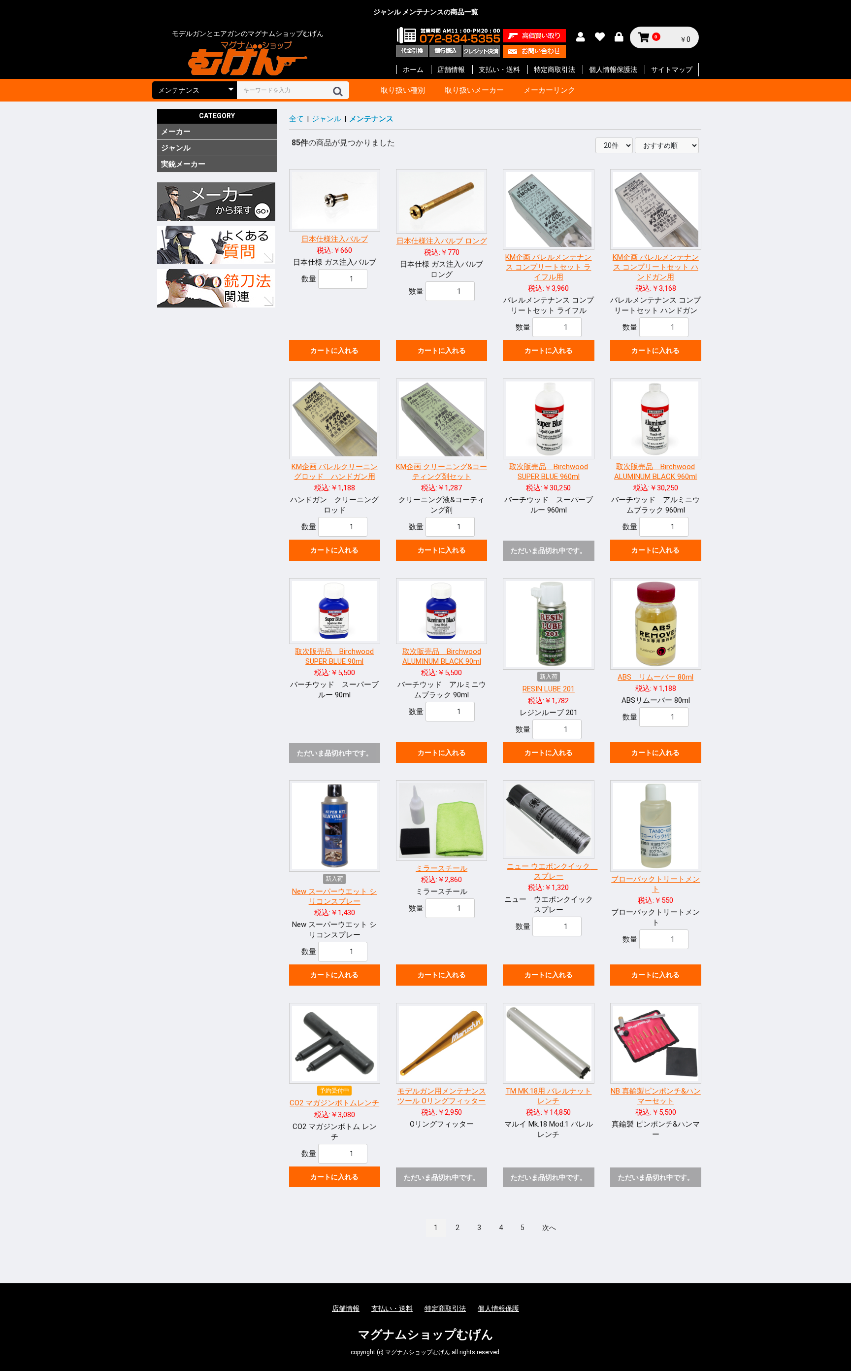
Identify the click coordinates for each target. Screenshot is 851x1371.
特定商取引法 (554, 69)
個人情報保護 (498, 1308)
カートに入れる (334, 350)
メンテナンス (371, 118)
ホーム (413, 69)
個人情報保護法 (613, 69)
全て (296, 118)
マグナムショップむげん (425, 1334)
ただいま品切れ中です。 (549, 550)
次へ (549, 1228)
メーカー (176, 131)
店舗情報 (451, 69)
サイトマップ (671, 69)
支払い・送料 (499, 69)
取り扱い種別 (403, 90)
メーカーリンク (549, 90)
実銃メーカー (183, 164)
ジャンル (176, 147)
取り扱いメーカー (474, 90)
